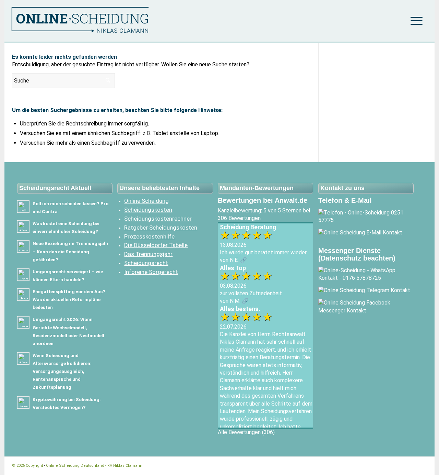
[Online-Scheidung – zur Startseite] (92, 21)
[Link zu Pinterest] (422, 465)
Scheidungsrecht (146, 262)
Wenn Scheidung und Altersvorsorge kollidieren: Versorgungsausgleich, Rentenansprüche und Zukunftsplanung (62, 371)
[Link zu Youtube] (411, 465)
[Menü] (414, 21)
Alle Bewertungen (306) (246, 432)
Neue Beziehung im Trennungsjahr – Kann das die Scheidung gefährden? (71, 251)
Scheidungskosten (148, 209)
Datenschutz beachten (357, 258)
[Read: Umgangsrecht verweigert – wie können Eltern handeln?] (23, 274)
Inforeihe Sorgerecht (151, 271)
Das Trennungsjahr (148, 254)
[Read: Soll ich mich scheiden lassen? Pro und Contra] (23, 206)
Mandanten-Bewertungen (257, 188)
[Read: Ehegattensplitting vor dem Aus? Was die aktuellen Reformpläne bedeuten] (23, 294)
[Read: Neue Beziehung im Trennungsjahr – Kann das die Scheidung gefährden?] (23, 246)
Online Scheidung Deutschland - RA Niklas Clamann (94, 465)
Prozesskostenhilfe (149, 236)
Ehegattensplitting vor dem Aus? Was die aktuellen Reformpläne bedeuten (69, 299)
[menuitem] (414, 21)
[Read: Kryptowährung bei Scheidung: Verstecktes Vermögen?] (23, 402)
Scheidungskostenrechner (158, 218)
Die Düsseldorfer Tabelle (156, 245)
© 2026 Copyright (28, 465)
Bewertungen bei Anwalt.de (262, 200)
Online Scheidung (146, 200)
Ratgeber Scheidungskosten (160, 227)
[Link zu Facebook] (391, 465)
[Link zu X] (401, 465)
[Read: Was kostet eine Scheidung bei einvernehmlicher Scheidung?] (23, 226)
